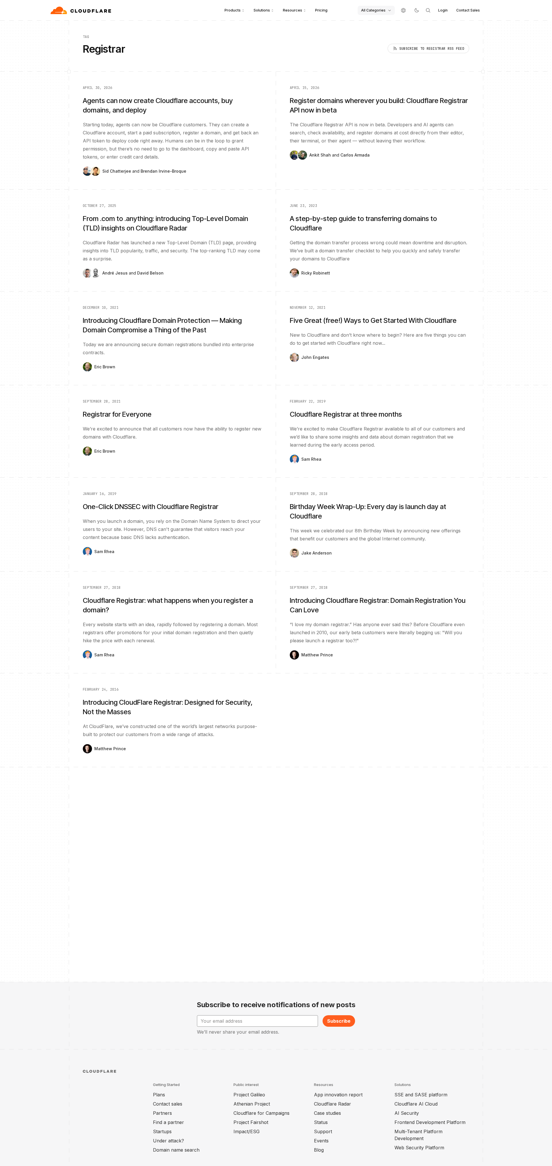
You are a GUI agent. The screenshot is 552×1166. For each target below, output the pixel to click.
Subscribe (338, 1021)
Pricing (321, 10)
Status (321, 1122)
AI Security (406, 1113)
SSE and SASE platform (420, 1095)
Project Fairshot (250, 1122)
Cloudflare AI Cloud (416, 1104)
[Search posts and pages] (428, 10)
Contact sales (167, 1104)
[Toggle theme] (416, 10)
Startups (162, 1131)
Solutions (262, 10)
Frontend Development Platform (429, 1122)
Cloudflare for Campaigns (261, 1113)
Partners (162, 1113)
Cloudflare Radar (332, 1104)
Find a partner (168, 1122)
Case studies (327, 1113)
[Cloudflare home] (81, 10)
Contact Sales (468, 10)
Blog (319, 1150)
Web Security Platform (419, 1147)
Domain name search (176, 1150)
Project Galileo (249, 1095)
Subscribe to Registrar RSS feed (431, 48)
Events (321, 1141)
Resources (292, 10)
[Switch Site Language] (403, 10)
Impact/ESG (246, 1131)
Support (323, 1131)
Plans (159, 1095)
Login (443, 10)
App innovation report (338, 1095)
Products (233, 10)
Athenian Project (251, 1104)
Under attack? (168, 1141)
